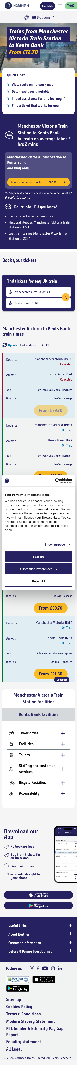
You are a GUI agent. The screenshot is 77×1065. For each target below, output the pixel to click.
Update (13, 345)
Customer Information (24, 943)
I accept (38, 556)
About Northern (20, 934)
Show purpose (54, 544)
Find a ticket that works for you (35, 105)
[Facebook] (38, 968)
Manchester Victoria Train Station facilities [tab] (38, 698)
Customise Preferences (36, 569)
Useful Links (17, 926)
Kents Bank (49, 133)
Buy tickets (47, 5)
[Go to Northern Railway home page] (17, 8)
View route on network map (32, 84)
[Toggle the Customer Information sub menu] (70, 942)
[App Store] (43, 979)
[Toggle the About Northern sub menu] (70, 934)
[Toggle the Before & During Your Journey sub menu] (70, 951)
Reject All (38, 581)
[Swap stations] (66, 297)
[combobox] (38, 292)
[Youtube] (45, 968)
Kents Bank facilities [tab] (39, 714)
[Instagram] (53, 968)
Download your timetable (31, 91)
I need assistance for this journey (37, 98)
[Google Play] (17, 988)
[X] (32, 968)
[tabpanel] (38, 764)
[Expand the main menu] (60, 5)
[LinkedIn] (60, 968)
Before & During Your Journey (30, 951)
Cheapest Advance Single (38, 182)
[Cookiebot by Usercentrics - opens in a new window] (55, 480)
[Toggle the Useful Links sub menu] (70, 925)
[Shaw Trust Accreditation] (17, 979)
